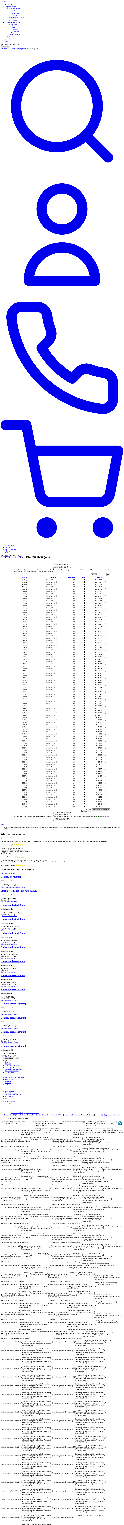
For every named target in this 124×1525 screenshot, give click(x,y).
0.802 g (24, 645)
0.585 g (24, 692)
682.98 (99, 783)
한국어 (60, 1115)
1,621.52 (98, 659)
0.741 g (24, 652)
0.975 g (24, 605)
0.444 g (24, 713)
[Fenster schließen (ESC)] (120, 1125)
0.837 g (24, 638)
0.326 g (24, 748)
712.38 (99, 766)
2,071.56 (98, 612)
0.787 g (24, 647)
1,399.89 (98, 675)
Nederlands (78, 1115)
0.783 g (24, 650)
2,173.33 (98, 608)
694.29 (99, 776)
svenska (71, 1115)
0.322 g (24, 752)
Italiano (33, 1115)
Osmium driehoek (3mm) (13, 1046)
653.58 (99, 787)
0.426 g (24, 731)
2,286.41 (98, 589)
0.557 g (24, 701)
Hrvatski (91, 1115)
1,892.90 (98, 638)
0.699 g (24, 664)
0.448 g (24, 708)
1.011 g (24, 589)
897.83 (99, 738)
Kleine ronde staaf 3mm (13, 989)
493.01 (99, 794)
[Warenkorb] (62, 542)
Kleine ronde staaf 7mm (13, 933)
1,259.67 (98, 701)
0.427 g (24, 729)
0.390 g (24, 741)
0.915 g (24, 615)
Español (38, 1115)
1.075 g (24, 587)
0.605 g (24, 680)
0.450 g (24, 703)
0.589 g (24, 687)
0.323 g (24, 750)
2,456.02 (98, 584)
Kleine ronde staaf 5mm (13, 961)
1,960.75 (98, 629)
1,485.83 (98, 666)
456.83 (99, 801)
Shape (83, 577)
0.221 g (24, 792)
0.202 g (24, 801)
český (49, 1115)
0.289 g (24, 787)
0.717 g (24, 659)
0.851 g (24, 633)
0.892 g (24, 619)
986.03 (99, 720)
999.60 (99, 717)
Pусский (54, 1115)
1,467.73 (98, 668)
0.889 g (24, 622)
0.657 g (24, 666)
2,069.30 (98, 615)
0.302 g (24, 783)
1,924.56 (98, 633)
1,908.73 (98, 636)
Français (18, 1115)
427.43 (99, 806)
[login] (62, 295)
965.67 (99, 729)
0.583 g (24, 694)
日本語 (104, 1115)
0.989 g (24, 591)
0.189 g (24, 806)
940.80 (99, 734)
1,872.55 (98, 640)
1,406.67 (98, 673)
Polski (44, 1115)
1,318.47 (98, 694)
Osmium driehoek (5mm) (13, 1018)
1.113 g (24, 582)
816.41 (99, 745)
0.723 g (24, 657)
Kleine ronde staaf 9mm (13, 905)
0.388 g (24, 743)
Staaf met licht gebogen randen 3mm (19, 891)
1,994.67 (98, 624)
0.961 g (24, 608)
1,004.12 (98, 713)
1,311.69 (98, 696)
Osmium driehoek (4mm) (13, 1032)
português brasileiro (114, 1115)
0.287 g (24, 790)
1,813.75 (98, 645)
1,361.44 (98, 682)
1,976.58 (98, 626)
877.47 (99, 743)
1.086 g (24, 584)
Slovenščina (26, 1115)
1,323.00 (98, 692)
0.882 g (24, 624)
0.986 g (24, 596)
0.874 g (24, 626)
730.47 (99, 750)
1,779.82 (98, 647)
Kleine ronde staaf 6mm (13, 947)
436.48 (99, 804)
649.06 (99, 790)
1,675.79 (98, 652)
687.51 (99, 780)
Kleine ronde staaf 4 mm (13, 975)
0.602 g (24, 682)
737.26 (99, 748)
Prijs (98, 577)
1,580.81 (98, 664)
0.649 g (24, 668)
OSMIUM (4, 1)
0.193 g (24, 804)
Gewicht (24, 577)
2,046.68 (98, 617)
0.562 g (24, 699)
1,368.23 (98, 680)
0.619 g (24, 675)
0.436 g (24, 720)
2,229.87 (98, 596)
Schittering (71, 577)
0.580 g (24, 696)
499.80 (99, 792)
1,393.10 (98, 678)
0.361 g (24, 745)
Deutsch (6, 1115)
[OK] (5, 829)
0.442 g (24, 717)
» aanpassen (25, 1113)
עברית (66, 1115)
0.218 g (24, 794)
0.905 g (24, 617)
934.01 (99, 736)
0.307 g (24, 776)
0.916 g (24, 612)
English (12, 1115)
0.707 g (24, 661)
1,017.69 (98, 703)
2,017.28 (98, 619)
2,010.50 (98, 622)
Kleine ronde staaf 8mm (13, 919)
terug (2, 824)
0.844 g (24, 636)
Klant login (4, 1101)
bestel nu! (4, 1057)
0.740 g (24, 654)
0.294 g (24, 785)
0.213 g (24, 797)
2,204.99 (98, 605)
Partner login (12, 1101)
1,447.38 (98, 671)
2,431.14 (98, 587)
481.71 (99, 797)
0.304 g (24, 780)
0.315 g (24, 766)
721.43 (99, 762)
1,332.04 (98, 687)
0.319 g (24, 762)
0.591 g (24, 685)
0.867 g (24, 629)
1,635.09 (98, 657)
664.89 (99, 785)
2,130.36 (98, 610)
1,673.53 (98, 654)
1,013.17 (98, 708)
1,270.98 (98, 699)
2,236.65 (98, 591)
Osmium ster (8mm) (11, 876)
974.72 (99, 724)
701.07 (99, 769)
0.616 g (24, 678)
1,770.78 (98, 650)
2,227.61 (98, 598)
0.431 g (24, 724)
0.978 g (24, 603)
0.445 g (24, 710)
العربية (85, 1115)
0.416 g (24, 734)
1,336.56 (98, 685)
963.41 (99, 731)
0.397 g (24, 738)
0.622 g (24, 673)
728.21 (99, 752)
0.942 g (24, 610)
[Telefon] (62, 419)
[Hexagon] (84, 580)
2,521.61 (98, 580)
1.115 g (24, 580)
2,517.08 (98, 582)
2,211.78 (98, 603)
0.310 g (24, 769)
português (98, 1115)
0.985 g (24, 598)
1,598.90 (98, 661)
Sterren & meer (11, 557)
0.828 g (24, 640)
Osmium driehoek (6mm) (13, 1003)
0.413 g (24, 736)
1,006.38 (98, 710)
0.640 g (24, 671)
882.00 (99, 741)
